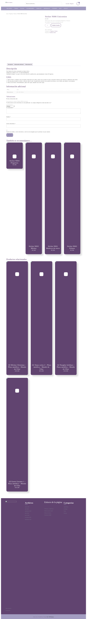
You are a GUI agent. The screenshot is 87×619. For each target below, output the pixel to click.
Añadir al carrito (56, 25)
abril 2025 (27, 509)
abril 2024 (27, 513)
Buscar (57, 3)
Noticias (65, 513)
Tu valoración (10, 107)
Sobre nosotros (8, 608)
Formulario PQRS (47, 515)
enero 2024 (27, 515)
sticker (54, 32)
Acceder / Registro (70, 3)
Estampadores (30, 8)
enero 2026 (27, 506)
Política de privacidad (48, 510)
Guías (65, 511)
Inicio (7, 13)
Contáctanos (8, 610)
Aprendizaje (66, 506)
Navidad (51, 32)
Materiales (47, 8)
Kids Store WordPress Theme (39, 616)
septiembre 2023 (28, 519)
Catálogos (65, 509)
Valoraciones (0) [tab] (28, 64)
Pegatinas (11, 13)
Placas (22, 8)
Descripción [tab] (10, 64)
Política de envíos (47, 513)
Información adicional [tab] (19, 64)
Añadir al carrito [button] (15, 156)
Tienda (16, 8)
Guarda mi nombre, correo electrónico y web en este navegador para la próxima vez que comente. (28, 131)
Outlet (66, 8)
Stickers (54, 8)
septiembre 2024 (28, 511)
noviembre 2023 (28, 517)
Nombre (8, 116)
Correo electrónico (11, 123)
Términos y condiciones (48, 508)
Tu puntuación (9, 104)
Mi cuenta (9, 8)
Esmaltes (38, 8)
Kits (60, 8)
